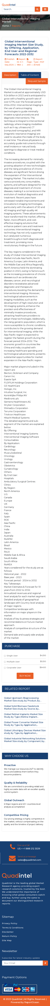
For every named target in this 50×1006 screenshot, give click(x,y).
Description (10, 75)
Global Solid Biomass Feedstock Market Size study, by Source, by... (22, 707)
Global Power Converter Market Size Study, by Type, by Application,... (23, 723)
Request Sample (37, 81)
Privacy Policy (9, 923)
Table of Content (30, 75)
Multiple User (13, 661)
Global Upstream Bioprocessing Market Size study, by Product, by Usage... (22, 699)
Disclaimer (8, 932)
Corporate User (14, 667)
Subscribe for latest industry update (21, 958)
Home (5, 26)
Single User (12, 655)
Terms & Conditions (12, 928)
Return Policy (9, 936)
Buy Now (25, 676)
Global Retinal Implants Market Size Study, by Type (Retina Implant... (23, 715)
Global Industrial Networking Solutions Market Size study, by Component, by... (25, 740)
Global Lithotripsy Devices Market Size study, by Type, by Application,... (25, 731)
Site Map (7, 940)
